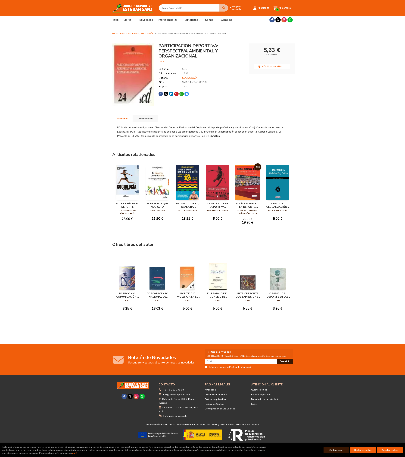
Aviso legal (210, 389)
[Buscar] (223, 8)
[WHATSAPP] (290, 19)
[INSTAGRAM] (284, 19)
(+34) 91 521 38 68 (173, 389)
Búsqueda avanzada (236, 7)
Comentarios (145, 118)
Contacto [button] (227, 20)
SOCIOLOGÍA (147, 33)
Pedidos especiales (261, 394)
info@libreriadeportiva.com (176, 394)
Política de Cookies (214, 404)
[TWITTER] (278, 19)
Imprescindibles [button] (168, 20)
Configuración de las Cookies (220, 408)
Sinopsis (122, 118)
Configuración (336, 450)
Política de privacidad (216, 399)
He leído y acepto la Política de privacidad (229, 367)
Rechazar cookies (363, 450)
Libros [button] (128, 20)
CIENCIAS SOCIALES (129, 33)
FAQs (254, 404)
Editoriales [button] (192, 20)
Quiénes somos (259, 389)
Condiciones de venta (216, 394)
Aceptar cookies (390, 450)
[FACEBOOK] (272, 19)
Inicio (115, 33)
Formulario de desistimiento (265, 399)
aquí (74, 453)
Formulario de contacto (175, 416)
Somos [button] (209, 20)
